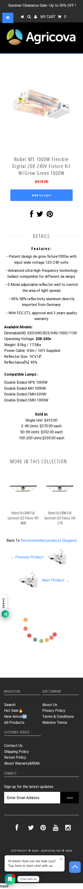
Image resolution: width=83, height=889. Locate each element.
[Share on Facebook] (31, 215)
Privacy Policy (53, 710)
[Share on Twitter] (39, 215)
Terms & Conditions (58, 716)
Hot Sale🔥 (13, 710)
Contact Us (13, 745)
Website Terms (54, 722)
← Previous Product (27, 557)
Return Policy (15, 757)
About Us (49, 705)
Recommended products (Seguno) (49, 540)
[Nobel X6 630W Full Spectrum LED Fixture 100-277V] (60, 505)
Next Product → (55, 580)
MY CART (53, 17)
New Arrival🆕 (15, 716)
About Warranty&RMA (22, 763)
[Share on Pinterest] (50, 215)
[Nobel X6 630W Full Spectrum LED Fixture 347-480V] (23, 505)
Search (9, 705)
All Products (14, 722)
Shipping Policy (16, 751)
